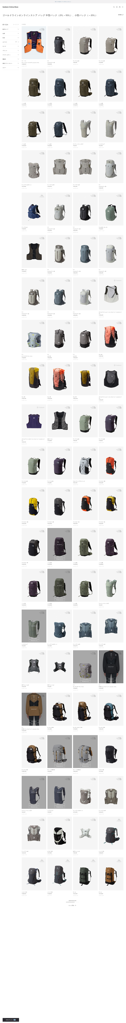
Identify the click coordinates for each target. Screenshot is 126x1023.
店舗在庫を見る (60, 559)
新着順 (120, 14)
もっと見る (71, 905)
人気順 (113, 20)
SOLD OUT (59, 544)
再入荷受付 (60, 556)
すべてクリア (16, 24)
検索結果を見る (10, 1019)
